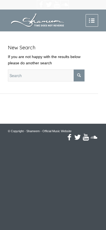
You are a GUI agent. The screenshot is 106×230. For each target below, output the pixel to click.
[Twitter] (49, 4)
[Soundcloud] (64, 4)
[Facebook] (41, 4)
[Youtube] (57, 4)
